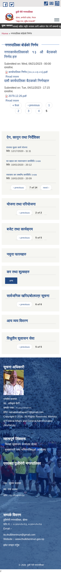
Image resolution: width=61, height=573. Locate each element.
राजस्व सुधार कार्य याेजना (16, 147)
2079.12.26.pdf (17, 96)
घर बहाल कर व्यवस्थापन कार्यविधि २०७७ (23, 161)
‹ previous (34, 105)
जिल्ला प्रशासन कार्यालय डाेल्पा (21, 444)
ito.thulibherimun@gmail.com (19, 534)
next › (46, 187)
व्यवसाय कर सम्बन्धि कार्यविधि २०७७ (21, 174)
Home (5, 33)
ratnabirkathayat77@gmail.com (26, 412)
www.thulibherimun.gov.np (29, 539)
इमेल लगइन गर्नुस (11, 545)
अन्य (11, 280)
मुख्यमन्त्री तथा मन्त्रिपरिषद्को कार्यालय (25, 449)
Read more (12, 76)
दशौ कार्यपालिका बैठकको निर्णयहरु (26, 81)
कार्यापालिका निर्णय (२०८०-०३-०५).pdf (27, 72)
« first (16, 105)
